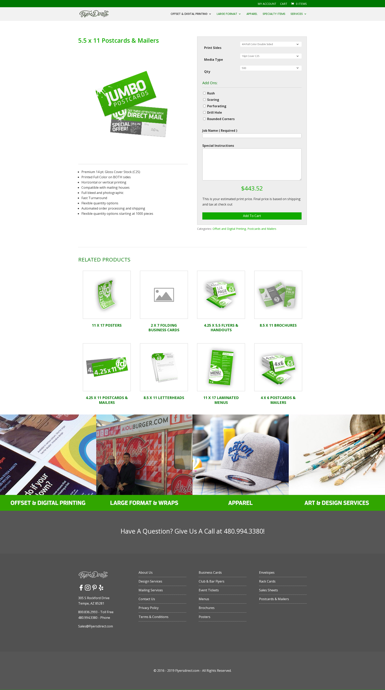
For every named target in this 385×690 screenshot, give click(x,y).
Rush (211, 93)
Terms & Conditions (153, 617)
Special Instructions (218, 145)
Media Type (213, 59)
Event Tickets (209, 590)
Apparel (251, 14)
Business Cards (210, 572)
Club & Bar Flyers (211, 581)
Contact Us (147, 599)
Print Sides (212, 48)
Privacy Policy (149, 608)
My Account (267, 4)
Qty (207, 71)
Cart (283, 4)
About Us (146, 572)
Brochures (207, 608)
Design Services (150, 581)
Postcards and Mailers (261, 229)
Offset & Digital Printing (189, 14)
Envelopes (267, 572)
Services (297, 14)
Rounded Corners (221, 119)
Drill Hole (214, 112)
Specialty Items (274, 14)
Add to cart (252, 216)
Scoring (213, 99)
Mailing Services (151, 590)
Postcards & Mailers (274, 599)
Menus (204, 599)
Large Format (227, 14)
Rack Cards (267, 581)
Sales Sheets (268, 590)
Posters (204, 617)
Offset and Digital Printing (229, 229)
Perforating (216, 106)
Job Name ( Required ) (219, 130)
